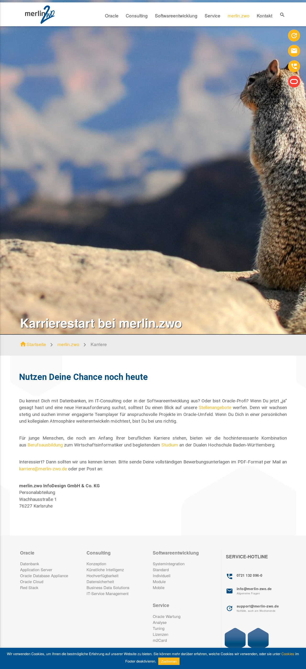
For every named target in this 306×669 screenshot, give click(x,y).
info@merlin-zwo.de (249, 590)
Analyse (160, 622)
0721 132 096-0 (244, 576)
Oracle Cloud (31, 581)
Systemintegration (169, 563)
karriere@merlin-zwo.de (43, 469)
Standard (161, 569)
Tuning (158, 628)
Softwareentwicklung (176, 15)
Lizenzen (160, 634)
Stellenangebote (215, 407)
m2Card (160, 640)
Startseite (33, 344)
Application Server (36, 569)
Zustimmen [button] (169, 661)
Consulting (137, 15)
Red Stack (29, 587)
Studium (169, 445)
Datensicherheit (100, 581)
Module (159, 581)
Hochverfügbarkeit (103, 575)
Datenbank (29, 563)
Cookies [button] (287, 653)
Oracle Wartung (166, 616)
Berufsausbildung (45, 445)
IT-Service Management (108, 593)
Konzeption (96, 563)
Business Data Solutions (108, 587)
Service (212, 15)
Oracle (112, 15)
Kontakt (264, 15)
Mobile (158, 587)
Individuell (161, 575)
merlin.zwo (239, 15)
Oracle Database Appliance (44, 575)
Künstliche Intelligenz (105, 569)
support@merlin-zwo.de (252, 608)
